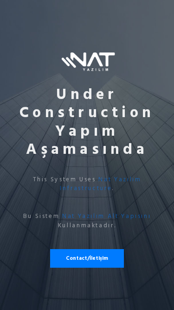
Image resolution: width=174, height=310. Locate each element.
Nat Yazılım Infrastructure (100, 184)
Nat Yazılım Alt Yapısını (106, 216)
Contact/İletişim (87, 258)
